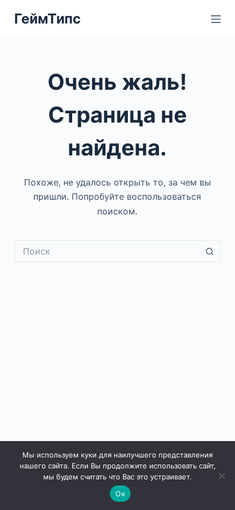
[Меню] (216, 19)
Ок (120, 493)
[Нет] (221, 475)
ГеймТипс (47, 18)
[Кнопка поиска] (210, 251)
